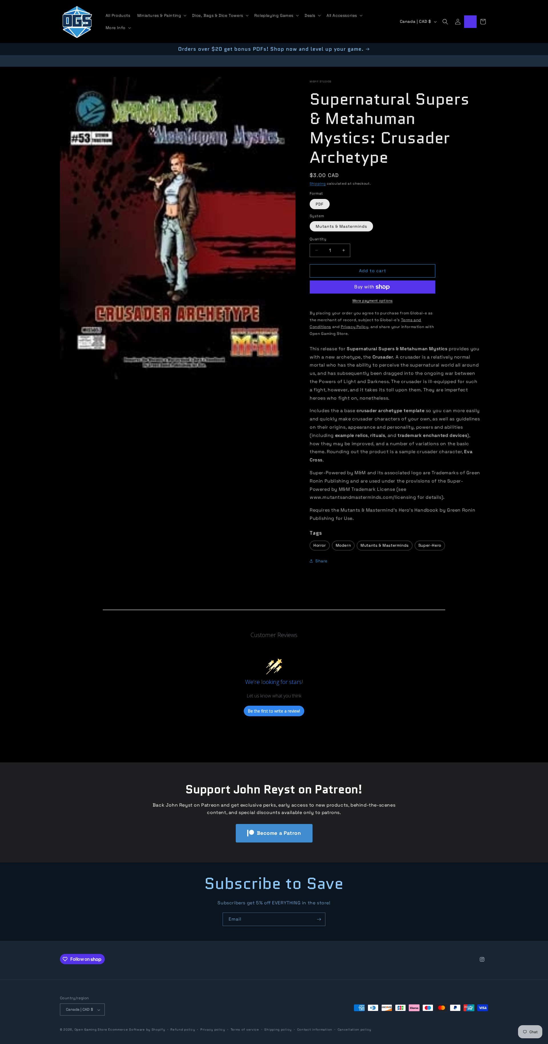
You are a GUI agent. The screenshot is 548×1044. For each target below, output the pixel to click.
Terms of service (245, 1030)
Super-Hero (429, 545)
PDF (320, 204)
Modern (343, 545)
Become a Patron (279, 833)
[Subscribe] (319, 919)
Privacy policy (212, 1030)
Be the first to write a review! (274, 711)
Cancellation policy (354, 1030)
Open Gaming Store (90, 1030)
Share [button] (321, 560)
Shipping (318, 183)
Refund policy (182, 1030)
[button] (161, 15)
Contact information (314, 1030)
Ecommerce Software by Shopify (136, 1030)
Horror (319, 545)
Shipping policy (278, 1030)
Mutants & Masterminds (341, 226)
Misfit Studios (320, 81)
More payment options (372, 300)
